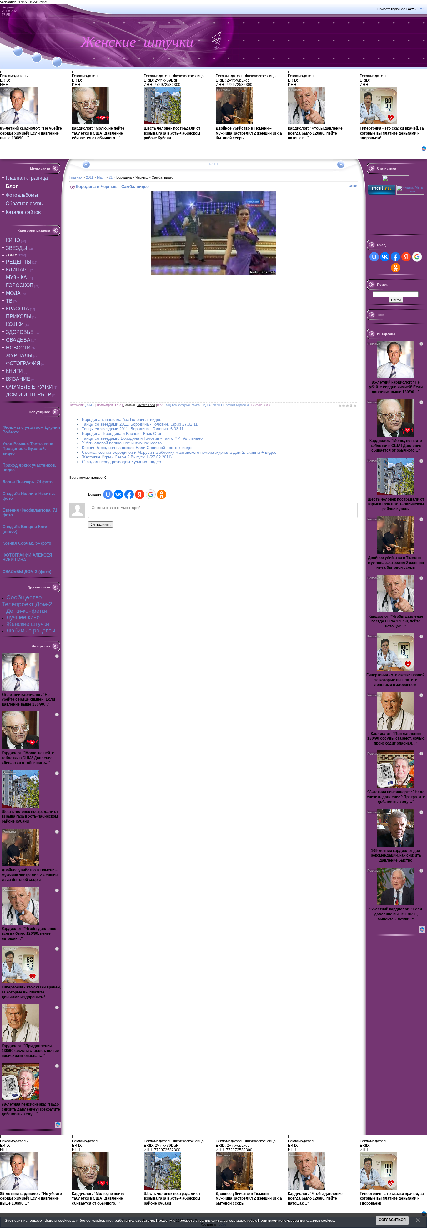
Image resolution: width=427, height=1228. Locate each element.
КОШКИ (15, 324)
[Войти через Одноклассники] (161, 494)
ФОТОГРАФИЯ (23, 363)
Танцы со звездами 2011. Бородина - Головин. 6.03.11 (132, 429)
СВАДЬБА (18, 340)
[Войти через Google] (151, 494)
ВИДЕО (206, 405)
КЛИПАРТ (17, 269)
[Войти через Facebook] (129, 494)
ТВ (9, 301)
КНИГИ (14, 371)
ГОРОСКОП (19, 285)
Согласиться (392, 1219)
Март (101, 177)
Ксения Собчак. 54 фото (27, 543)
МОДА (13, 293)
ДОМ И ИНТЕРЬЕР (28, 394)
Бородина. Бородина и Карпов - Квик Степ (122, 433)
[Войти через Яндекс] (139, 494)
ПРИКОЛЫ (18, 316)
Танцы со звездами (177, 405)
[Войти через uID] (108, 494)
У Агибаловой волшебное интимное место (122, 443)
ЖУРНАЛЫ (19, 355)
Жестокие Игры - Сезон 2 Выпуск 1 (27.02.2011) (127, 457)
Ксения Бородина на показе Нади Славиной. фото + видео (137, 447)
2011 (89, 177)
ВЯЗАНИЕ (18, 379)
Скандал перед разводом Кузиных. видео (121, 461)
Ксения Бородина (237, 405)
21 (111, 177)
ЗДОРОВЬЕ (20, 332)
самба (196, 405)
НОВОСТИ (18, 347)
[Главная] (18, 47)
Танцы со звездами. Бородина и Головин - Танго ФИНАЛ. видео (142, 438)
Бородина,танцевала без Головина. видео (121, 419)
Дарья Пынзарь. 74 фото (28, 481)
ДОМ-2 (11, 255)
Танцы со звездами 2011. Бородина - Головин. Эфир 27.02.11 (140, 424)
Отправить (101, 524)
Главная (75, 177)
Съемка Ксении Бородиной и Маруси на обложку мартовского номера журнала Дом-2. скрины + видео (179, 452)
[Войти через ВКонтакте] (118, 494)
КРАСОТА (17, 308)
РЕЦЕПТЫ (18, 262)
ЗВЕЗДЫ (16, 248)
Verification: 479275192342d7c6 (212, 613)
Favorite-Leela (146, 405)
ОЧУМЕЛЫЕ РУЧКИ (29, 386)
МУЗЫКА (16, 277)
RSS (422, 9)
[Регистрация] (36, 54)
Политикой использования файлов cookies (296, 1220)
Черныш (218, 405)
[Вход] (57, 58)
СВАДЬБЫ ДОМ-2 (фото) (27, 571)
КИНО (13, 240)
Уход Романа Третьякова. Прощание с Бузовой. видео (28, 449)
